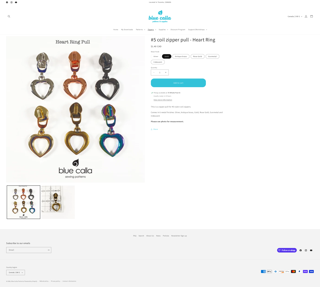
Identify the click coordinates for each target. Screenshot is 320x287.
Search (141, 236)
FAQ (134, 236)
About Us (150, 236)
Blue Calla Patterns (17, 281)
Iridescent (158, 62)
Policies (166, 236)
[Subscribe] (48, 250)
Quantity (154, 67)
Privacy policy (55, 281)
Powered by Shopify (30, 281)
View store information (163, 100)
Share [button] (155, 129)
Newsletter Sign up (179, 236)
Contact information (69, 281)
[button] (9, 16)
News (158, 236)
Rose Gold (197, 56)
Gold (167, 56)
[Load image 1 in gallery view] (23, 202)
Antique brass (181, 56)
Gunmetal (212, 56)
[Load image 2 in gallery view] (58, 202)
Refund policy (44, 281)
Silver (157, 57)
